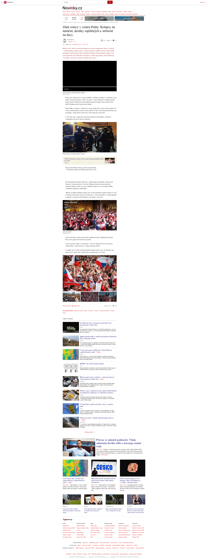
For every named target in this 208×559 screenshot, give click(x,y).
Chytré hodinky (130, 548)
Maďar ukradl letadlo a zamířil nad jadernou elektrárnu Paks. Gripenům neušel (98, 337)
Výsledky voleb (66, 530)
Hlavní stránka (66, 11)
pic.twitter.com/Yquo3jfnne (89, 167)
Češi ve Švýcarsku (123, 532)
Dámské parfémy (100, 548)
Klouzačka (108, 545)
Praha (64, 313)
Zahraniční (87, 11)
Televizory (122, 548)
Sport (103, 14)
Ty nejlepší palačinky (109, 525)
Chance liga (94, 525)
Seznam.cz (202, 2)
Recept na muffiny (109, 528)
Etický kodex (106, 554)
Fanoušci (90, 310)
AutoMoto (73, 14)
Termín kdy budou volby (69, 532)
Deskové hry (115, 548)
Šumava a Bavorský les (124, 530)
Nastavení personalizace (135, 554)
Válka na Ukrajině (95, 11)
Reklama (79, 554)
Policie (96, 310)
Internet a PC (66, 14)
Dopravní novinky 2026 (138, 530)
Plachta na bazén (86, 545)
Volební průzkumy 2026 (69, 528)
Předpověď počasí (94, 542)
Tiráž (89, 554)
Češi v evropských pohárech (126, 542)
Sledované (135, 14)
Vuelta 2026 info (81, 525)
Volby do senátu (67, 534)
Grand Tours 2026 (81, 537)
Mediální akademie (97, 554)
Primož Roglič (80, 534)
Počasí (116, 14)
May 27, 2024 (92, 169)
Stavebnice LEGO (89, 548)
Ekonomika (119, 11)
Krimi (109, 11)
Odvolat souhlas (124, 554)
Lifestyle (125, 11)
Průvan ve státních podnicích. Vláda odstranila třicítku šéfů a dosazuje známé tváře (118, 443)
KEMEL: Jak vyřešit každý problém (92, 364)
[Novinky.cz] (72, 8)
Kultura (113, 11)
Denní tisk (128, 14)
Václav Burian (70, 39)
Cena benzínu (114, 542)
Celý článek (104, 455)
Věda (77, 14)
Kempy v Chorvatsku (123, 525)
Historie (88, 14)
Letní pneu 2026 (136, 525)
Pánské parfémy (140, 548)
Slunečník (102, 545)
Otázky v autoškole (137, 534)
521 (116, 40)
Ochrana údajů (114, 554)
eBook (104, 40)
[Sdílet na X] (116, 306)
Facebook (68, 554)
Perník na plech (108, 537)
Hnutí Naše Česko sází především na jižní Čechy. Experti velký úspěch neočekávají (103, 480)
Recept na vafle (108, 534)
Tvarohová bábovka (109, 532)
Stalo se (73, 11)
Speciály (111, 14)
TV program (122, 14)
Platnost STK (135, 537)
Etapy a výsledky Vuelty (83, 528)
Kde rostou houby (104, 542)
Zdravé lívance (108, 530)
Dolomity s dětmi (122, 537)
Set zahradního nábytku (118, 545)
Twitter (74, 554)
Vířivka (135, 545)
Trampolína (95, 545)
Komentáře (104, 11)
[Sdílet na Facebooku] (113, 306)
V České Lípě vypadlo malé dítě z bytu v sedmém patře (96, 405)
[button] (90, 74)
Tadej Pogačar (80, 532)
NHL (92, 537)
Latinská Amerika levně (124, 534)
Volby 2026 (65, 525)
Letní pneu (108, 548)
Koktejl (130, 11)
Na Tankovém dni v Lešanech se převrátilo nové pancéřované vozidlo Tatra (95, 324)
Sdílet (110, 40)
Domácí (78, 11)
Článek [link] (66, 65)
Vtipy (81, 365)
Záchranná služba (104, 310)
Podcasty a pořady (96, 14)
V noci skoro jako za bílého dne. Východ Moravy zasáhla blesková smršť (96, 351)
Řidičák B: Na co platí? (138, 532)
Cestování (82, 14)
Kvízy (106, 14)
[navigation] (2, 2)
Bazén (79, 545)
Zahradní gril (129, 545)
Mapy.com (85, 542)
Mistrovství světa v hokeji (80, 310)
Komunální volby (67, 537)
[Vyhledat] (110, 2)
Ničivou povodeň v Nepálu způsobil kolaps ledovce (97, 418)
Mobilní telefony (80, 548)
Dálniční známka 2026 (138, 528)
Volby (82, 11)
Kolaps (112, 310)
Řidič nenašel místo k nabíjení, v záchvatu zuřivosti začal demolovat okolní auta (97, 378)
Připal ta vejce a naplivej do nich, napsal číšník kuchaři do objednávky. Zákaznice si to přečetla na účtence (98, 392)
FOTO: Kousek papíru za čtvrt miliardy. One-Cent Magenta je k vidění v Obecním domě (130, 480)
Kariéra (85, 554)
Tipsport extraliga (95, 530)
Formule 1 (93, 534)
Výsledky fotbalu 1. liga (96, 528)
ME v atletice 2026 (95, 532)
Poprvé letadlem (122, 528)
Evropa (81, 340)
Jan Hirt (79, 530)
